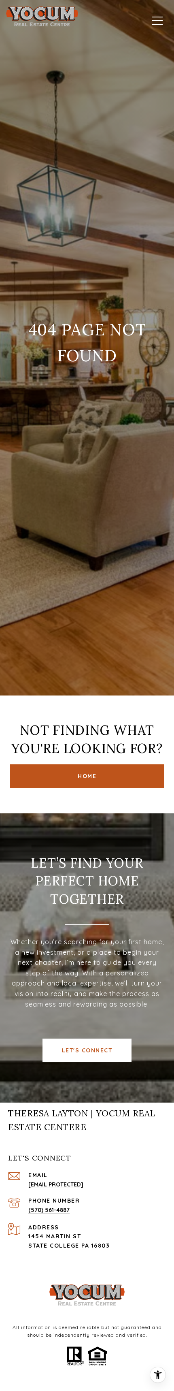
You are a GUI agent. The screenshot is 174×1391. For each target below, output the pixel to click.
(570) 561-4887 (49, 1210)
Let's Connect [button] (87, 1050)
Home (87, 776)
